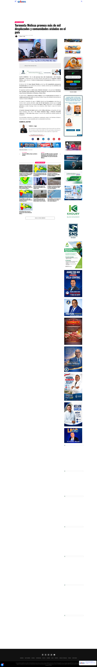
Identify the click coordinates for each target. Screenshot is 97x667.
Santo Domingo (27, 658)
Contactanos (74, 658)
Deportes (56, 658)
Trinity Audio (30, 65)
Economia (48, 658)
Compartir (77, 81)
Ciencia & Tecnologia (63, 658)
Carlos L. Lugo (22, 36)
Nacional (33, 658)
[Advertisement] (48, 13)
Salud (52, 658)
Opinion (69, 658)
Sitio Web (70, 81)
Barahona (21, 658)
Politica (43, 658)
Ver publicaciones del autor (37, 135)
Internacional (38, 658)
